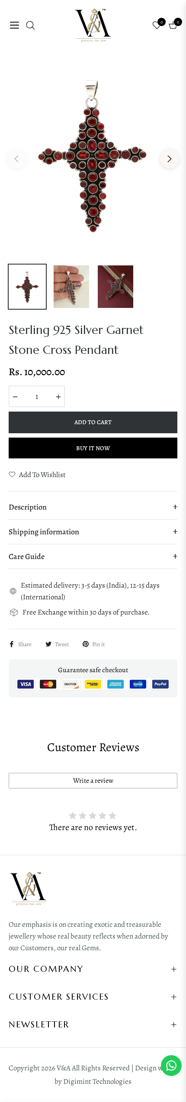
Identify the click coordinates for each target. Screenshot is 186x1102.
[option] (93, 155)
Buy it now (93, 448)
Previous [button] (16, 158)
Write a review (93, 780)
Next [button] (169, 158)
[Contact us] (171, 1065)
